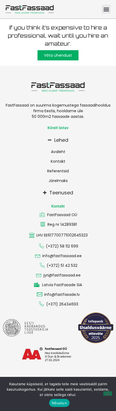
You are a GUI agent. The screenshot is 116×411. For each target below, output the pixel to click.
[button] (106, 9)
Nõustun (59, 403)
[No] (107, 393)
